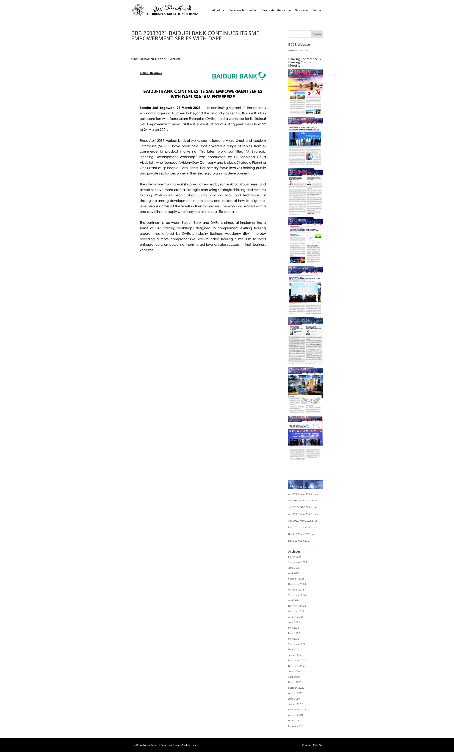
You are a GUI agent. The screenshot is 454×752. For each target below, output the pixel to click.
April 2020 (294, 676)
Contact (317, 10)
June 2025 (294, 567)
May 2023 (293, 627)
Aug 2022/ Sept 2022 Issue (303, 513)
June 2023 (294, 622)
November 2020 (297, 665)
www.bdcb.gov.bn (298, 49)
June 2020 (294, 671)
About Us (218, 10)
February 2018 (296, 725)
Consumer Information (243, 10)
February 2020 (296, 687)
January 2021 (295, 654)
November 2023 (297, 605)
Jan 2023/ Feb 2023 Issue (302, 507)
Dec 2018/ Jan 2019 (299, 540)
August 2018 (295, 714)
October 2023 (296, 611)
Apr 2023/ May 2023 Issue (302, 500)
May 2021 (293, 649)
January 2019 (295, 703)
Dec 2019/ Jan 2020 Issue (302, 533)
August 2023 (295, 616)
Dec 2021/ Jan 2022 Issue (302, 527)
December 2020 (297, 660)
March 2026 (294, 556)
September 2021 (297, 644)
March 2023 (294, 633)
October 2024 (296, 589)
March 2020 (294, 682)
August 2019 (295, 693)
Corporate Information (276, 10)
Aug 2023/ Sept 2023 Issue (303, 493)
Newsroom (301, 10)
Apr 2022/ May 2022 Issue (302, 520)
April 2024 (294, 600)
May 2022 (293, 638)
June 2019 (294, 698)
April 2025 (294, 573)
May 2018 (293, 720)
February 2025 (296, 578)
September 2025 (297, 562)
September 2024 (297, 594)
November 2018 (297, 709)
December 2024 (297, 584)
